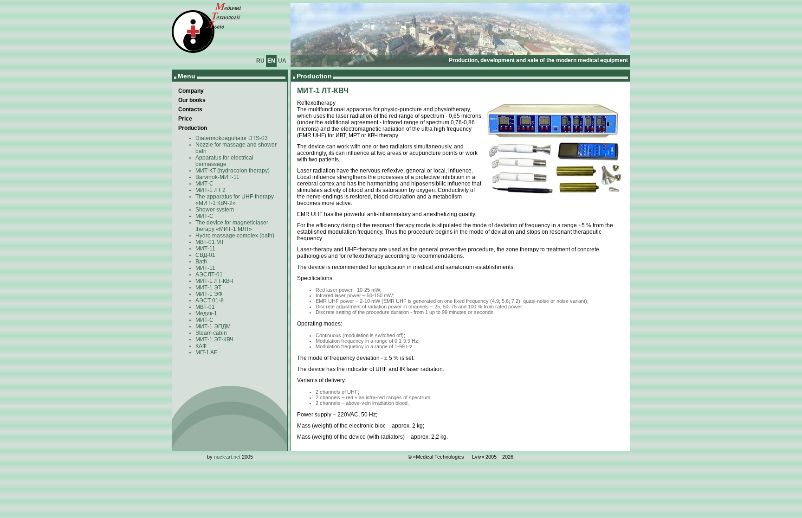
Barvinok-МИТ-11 (217, 177)
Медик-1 (206, 313)
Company (191, 91)
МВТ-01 (205, 307)
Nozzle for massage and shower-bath (236, 147)
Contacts (190, 109)
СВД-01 (205, 255)
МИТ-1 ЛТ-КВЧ (214, 281)
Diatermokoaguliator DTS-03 (231, 138)
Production (192, 128)
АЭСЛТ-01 (209, 274)
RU (260, 61)
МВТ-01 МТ (209, 242)
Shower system (214, 209)
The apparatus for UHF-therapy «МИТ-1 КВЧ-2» (234, 199)
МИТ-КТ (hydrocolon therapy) (232, 170)
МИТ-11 (205, 248)
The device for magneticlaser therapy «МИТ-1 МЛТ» (231, 225)
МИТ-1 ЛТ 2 (210, 190)
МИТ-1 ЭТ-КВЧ (214, 339)
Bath (201, 261)
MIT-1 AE (206, 352)
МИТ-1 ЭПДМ (213, 326)
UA (282, 61)
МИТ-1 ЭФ (208, 294)
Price (185, 118)
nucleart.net (227, 457)
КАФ (201, 346)
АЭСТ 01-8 (209, 300)
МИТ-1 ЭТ (208, 287)
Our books (192, 100)
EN (271, 61)
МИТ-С (204, 183)
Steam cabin (211, 333)
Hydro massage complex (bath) (234, 235)
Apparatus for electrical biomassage (224, 160)
